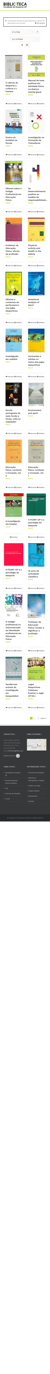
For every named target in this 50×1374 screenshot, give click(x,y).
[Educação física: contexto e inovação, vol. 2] (14, 451)
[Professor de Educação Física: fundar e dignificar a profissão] (36, 606)
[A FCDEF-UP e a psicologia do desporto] (36, 504)
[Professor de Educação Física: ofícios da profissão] (14, 229)
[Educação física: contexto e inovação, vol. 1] (36, 451)
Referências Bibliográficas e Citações (36, 779)
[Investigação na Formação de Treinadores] (36, 121)
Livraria (7, 799)
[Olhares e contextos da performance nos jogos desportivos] (14, 283)
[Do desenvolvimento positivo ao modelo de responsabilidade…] (36, 173)
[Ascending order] (37, 31)
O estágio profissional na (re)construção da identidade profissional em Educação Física (13, 630)
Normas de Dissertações (36, 773)
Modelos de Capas (34, 786)
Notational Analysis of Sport (33, 302)
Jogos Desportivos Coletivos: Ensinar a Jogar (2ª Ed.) (36, 690)
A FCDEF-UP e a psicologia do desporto (36, 522)
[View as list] (27, 45)
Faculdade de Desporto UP (13, 774)
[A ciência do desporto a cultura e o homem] (14, 67)
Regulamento (32, 796)
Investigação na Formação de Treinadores (36, 140)
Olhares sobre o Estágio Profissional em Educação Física (14, 194)
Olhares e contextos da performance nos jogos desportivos (12, 305)
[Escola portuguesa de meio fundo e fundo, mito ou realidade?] (14, 394)
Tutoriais (31, 801)
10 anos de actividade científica (33, 574)
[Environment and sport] (36, 394)
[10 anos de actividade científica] (36, 555)
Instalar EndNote (33, 791)
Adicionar (10, 104)
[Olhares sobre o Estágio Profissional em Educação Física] (14, 173)
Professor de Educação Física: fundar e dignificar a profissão (36, 628)
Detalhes (19, 104)
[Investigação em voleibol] (14, 340)
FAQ (6, 788)
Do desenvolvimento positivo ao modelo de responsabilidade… (38, 194)
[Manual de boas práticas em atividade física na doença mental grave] (36, 66)
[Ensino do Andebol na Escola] (14, 121)
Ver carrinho (41, 23)
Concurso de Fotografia (12, 794)
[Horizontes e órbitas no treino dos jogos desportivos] (36, 340)
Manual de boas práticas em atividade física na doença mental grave (36, 86)
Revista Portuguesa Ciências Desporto (11, 781)
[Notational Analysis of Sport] (36, 283)
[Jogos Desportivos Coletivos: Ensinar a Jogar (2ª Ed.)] (36, 668)
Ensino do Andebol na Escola (11, 140)
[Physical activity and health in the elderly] (36, 229)
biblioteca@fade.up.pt (15, 751)
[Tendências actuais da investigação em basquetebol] (14, 668)
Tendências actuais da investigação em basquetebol (12, 690)
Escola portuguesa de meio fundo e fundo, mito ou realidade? (13, 416)
